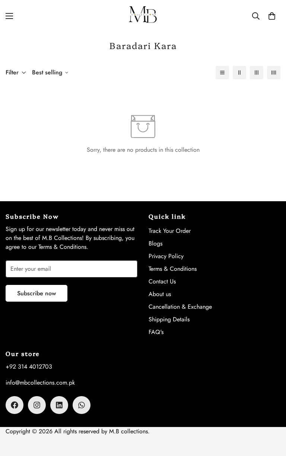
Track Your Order (170, 231)
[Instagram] (37, 405)
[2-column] (239, 72)
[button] (271, 16)
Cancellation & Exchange (180, 306)
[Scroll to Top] (271, 415)
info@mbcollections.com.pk (40, 382)
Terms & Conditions (173, 268)
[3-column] (256, 72)
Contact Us (162, 281)
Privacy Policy (166, 256)
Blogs (155, 243)
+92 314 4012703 (29, 366)
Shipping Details (169, 319)
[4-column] (273, 72)
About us (160, 294)
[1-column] (222, 72)
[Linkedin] (59, 405)
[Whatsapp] (81, 405)
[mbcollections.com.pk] (143, 16)
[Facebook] (14, 405)
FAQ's (156, 332)
